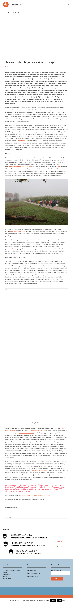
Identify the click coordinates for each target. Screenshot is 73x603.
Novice (7, 66)
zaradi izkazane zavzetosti (26, 433)
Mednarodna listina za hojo (40, 470)
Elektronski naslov (56, 570)
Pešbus (58, 166)
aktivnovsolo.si (26, 495)
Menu (68, 4)
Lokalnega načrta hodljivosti (34, 430)
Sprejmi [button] (53, 600)
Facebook (62, 4)
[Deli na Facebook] (65, 517)
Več (63, 600)
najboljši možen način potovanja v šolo (20, 166)
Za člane (65, 4)
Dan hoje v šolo (23, 140)
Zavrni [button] (59, 600)
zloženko (13, 249)
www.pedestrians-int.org (33, 573)
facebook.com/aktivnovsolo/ (41, 495)
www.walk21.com (31, 570)
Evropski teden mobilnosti (18, 231)
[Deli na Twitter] (66, 517)
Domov (5, 13)
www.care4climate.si (32, 576)
